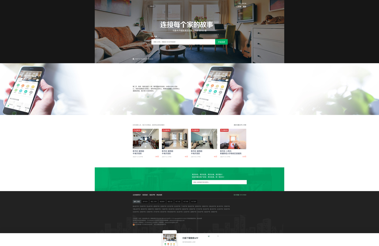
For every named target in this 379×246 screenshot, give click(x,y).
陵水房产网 (191, 206)
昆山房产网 (149, 206)
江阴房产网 (227, 206)
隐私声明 (152, 195)
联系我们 (145, 195)
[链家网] (139, 5)
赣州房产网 (136, 206)
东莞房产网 (149, 212)
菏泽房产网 (227, 209)
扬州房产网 (206, 209)
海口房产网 (179, 212)
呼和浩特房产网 (171, 212)
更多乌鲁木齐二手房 (240, 125)
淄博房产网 (193, 212)
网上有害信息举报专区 (160, 224)
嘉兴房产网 (213, 209)
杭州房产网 (177, 206)
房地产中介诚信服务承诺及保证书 (144, 59)
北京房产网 (186, 212)
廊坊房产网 (144, 209)
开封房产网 (143, 206)
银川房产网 (220, 206)
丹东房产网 (200, 212)
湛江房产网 (171, 209)
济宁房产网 (156, 212)
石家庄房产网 (212, 206)
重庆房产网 (185, 209)
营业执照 (199, 218)
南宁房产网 (170, 206)
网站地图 (159, 195)
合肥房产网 (205, 206)
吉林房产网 (143, 212)
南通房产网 (151, 209)
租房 (244, 7)
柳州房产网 (163, 212)
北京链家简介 (137, 195)
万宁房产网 (199, 209)
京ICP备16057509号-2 (165, 218)
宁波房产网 (164, 209)
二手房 (238, 7)
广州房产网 (184, 206)
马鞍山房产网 (136, 209)
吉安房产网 (136, 212)
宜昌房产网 (163, 206)
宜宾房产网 (198, 206)
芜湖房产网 (158, 209)
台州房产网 (220, 209)
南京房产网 (178, 209)
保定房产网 (207, 212)
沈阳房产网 (192, 209)
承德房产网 (214, 212)
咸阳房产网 (156, 206)
